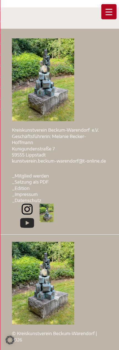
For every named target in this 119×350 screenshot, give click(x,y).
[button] (10, 340)
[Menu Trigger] (109, 11)
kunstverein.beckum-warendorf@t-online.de (59, 161)
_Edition (21, 188)
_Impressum (25, 194)
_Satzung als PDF (30, 182)
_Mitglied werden (30, 176)
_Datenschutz (26, 200)
